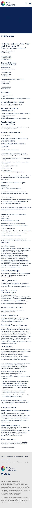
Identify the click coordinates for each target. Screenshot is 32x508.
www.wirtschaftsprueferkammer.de (10, 150)
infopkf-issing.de (6, 59)
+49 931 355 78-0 (6, 56)
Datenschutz (24, 443)
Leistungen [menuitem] (10, 456)
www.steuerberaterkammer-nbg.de (10, 220)
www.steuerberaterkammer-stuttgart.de (11, 188)
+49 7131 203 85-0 (6, 87)
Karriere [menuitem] (3, 459)
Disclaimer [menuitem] (19, 462)
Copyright (5, 443)
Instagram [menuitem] (9, 474)
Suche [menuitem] (26, 3)
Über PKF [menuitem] (3, 456)
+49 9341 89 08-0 (6, 72)
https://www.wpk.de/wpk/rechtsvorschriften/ (17, 176)
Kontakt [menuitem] (8, 459)
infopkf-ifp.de (6, 76)
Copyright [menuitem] (26, 462)
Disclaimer (24, 442)
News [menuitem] (26, 456)
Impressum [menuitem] (4, 462)
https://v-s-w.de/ (11, 343)
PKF (13, 255)
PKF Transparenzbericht (19, 359)
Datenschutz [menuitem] (11, 462)
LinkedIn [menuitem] (2, 474)
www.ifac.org (7, 262)
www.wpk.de (12, 267)
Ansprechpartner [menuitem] (18, 456)
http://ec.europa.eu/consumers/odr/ (12, 435)
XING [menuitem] (5, 474)
